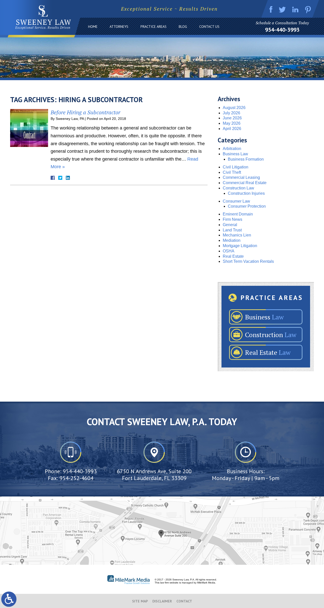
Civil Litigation (235, 167)
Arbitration (232, 148)
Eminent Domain (238, 214)
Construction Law (238, 188)
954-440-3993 (282, 29)
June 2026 (232, 118)
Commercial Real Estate (245, 183)
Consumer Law (236, 201)
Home (92, 26)
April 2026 (232, 128)
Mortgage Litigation (240, 246)
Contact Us (209, 26)
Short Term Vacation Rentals (248, 261)
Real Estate (233, 256)
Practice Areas (153, 26)
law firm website (169, 582)
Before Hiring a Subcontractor (85, 112)
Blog (183, 26)
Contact (184, 601)
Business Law (235, 154)
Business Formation (246, 159)
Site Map (140, 601)
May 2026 (231, 123)
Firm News (232, 219)
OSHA (228, 251)
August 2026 (234, 107)
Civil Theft (232, 172)
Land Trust (232, 230)
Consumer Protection (247, 206)
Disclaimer (162, 601)
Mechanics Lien (237, 235)
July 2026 (231, 113)
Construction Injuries (246, 193)
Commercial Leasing (241, 177)
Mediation (231, 240)
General (230, 225)
